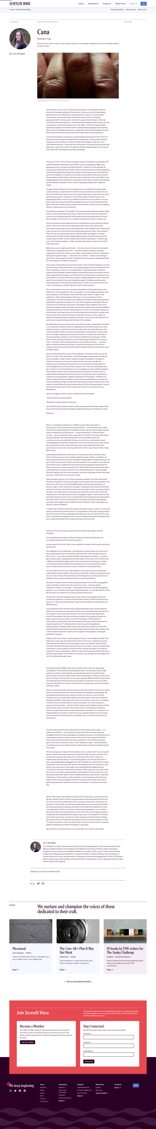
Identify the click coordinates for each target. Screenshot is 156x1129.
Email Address (88, 1051)
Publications (63, 1084)
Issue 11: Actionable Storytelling (21, 9)
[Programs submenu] (111, 3)
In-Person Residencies (84, 1090)
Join (143, 4)
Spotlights (62, 1095)
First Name (87, 1034)
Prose (48, 39)
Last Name (87, 1042)
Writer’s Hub (100, 1084)
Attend (79, 1096)
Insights (98, 1087)
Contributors (44, 1101)
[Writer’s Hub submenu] (126, 3)
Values (42, 1090)
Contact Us (118, 1084)
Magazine (62, 1087)
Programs (80, 1084)
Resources (99, 1090)
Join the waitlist (27, 1042)
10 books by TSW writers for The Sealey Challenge (125, 950)
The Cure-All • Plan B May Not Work (77, 950)
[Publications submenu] (99, 3)
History (42, 1093)
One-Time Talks (82, 1093)
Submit (61, 1101)
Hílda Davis (64, 957)
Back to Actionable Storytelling (79, 981)
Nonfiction (41, 39)
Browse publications (117, 9)
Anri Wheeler (18, 53)
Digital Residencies (83, 1087)
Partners (43, 1098)
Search (116, 1087)
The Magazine (13, 22)
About (42, 1084)
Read (15, 969)
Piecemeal (19, 948)
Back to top (141, 9)
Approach (43, 1087)
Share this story (131, 9)
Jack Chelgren (18, 953)
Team (42, 1096)
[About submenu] (84, 3)
